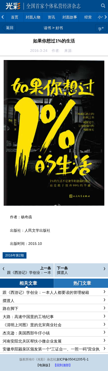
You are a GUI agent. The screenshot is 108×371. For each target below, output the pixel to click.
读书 (47, 28)
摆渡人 (62, 272)
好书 (59, 28)
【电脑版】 (44, 365)
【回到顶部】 (62, 365)
